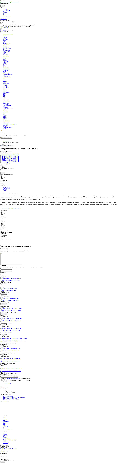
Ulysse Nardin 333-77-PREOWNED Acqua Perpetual (10, 320)
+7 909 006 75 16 (3, 30)
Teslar (4, 113)
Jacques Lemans (6, 83)
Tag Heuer (5, 110)
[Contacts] (4, 6)
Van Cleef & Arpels (6, 43)
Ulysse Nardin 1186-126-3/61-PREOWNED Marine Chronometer (13, 340)
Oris (4, 96)
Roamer (4, 102)
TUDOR (4, 115)
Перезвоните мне (4, 385)
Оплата (4, 13)
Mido (4, 88)
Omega (4, 95)
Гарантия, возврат (6, 15)
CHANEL (5, 60)
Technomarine (5, 112)
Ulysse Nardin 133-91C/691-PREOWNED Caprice (10, 330)
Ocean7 (4, 94)
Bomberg (5, 52)
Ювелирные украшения (8, 428)
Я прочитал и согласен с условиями (16, 378)
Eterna (4, 75)
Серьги (4, 35)
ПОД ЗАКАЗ (5, 441)
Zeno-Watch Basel (6, 120)
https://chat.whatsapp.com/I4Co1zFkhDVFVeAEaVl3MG (14, 397)
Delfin (13, 208)
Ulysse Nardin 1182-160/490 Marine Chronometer (10, 280)
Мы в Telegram (6, 9)
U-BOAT (5, 116)
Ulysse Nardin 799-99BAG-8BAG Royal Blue (9, 300)
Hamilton (5, 81)
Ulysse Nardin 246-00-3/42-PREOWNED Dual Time (10, 310)
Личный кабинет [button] (4, 18)
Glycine (4, 79)
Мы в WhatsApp (6, 10)
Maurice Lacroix (6, 87)
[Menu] (0, 4)
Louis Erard (5, 85)
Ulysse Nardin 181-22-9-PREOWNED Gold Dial (10, 350)
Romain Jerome (6, 103)
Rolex (4, 41)
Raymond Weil (6, 99)
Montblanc (5, 90)
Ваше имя (2, 459)
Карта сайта (5, 443)
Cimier (4, 63)
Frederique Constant (7, 76)
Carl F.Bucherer (6, 55)
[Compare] (3, 277)
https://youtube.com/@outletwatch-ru (10, 398)
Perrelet (4, 97)
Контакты (5, 12)
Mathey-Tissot (5, 86)
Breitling (4, 53)
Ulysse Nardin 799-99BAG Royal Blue (8, 290)
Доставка (5, 14)
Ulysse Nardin (5, 117)
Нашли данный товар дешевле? (7, 168)
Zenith (4, 119)
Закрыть (10, 137)
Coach (4, 65)
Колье (4, 36)
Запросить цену (4, 283)
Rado (4, 98)
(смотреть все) (11, 174)
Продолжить (3, 272)
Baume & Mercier (6, 50)
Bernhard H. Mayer (6, 51)
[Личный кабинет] (58, 3)
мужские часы (18, 208)
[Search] (13, 22)
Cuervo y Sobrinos (6, 69)
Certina (4, 59)
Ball (4, 49)
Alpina (4, 46)
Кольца (4, 38)
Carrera (4, 57)
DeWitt (4, 71)
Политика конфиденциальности (13, 378)
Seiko (4, 106)
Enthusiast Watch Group (7, 74)
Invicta (4, 82)
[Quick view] (0, 277)
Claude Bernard (6, 64)
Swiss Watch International (8, 108)
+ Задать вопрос (4, 248)
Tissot (4, 114)
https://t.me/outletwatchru (8, 396)
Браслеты (5, 37)
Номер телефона (4, 460)
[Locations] (1, 6)
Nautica (4, 93)
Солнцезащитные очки (7, 127)
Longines (5, 84)
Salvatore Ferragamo (7, 105)
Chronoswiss (5, 62)
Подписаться (4, 137)
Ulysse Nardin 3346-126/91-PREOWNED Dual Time (10, 371)
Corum (4, 66)
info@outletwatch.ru (4, 401)
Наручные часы (6, 208)
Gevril (4, 77)
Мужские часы (6, 141)
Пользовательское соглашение (9, 440)
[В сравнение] (10, 145)
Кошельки (5, 128)
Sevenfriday (5, 107)
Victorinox (5, 118)
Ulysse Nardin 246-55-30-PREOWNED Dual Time (10, 361)
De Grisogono (5, 70)
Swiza (4, 109)
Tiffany (4, 42)
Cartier (4, 58)
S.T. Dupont (5, 104)
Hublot (4, 40)
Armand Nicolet (6, 47)
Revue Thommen (6, 101)
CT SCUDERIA (6, 68)
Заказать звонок (11, 30)
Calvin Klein (5, 54)
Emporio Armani (6, 73)
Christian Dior (5, 61)
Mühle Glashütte (6, 92)
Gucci (4, 80)
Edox (4, 72)
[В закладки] (3, 145)
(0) (4, 165)
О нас (4, 11)
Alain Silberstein (6, 44)
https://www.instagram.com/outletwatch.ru (11, 399)
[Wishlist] (2, 277)
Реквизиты (5, 435)
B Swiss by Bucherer (7, 48)
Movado (4, 91)
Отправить (3, 461)
